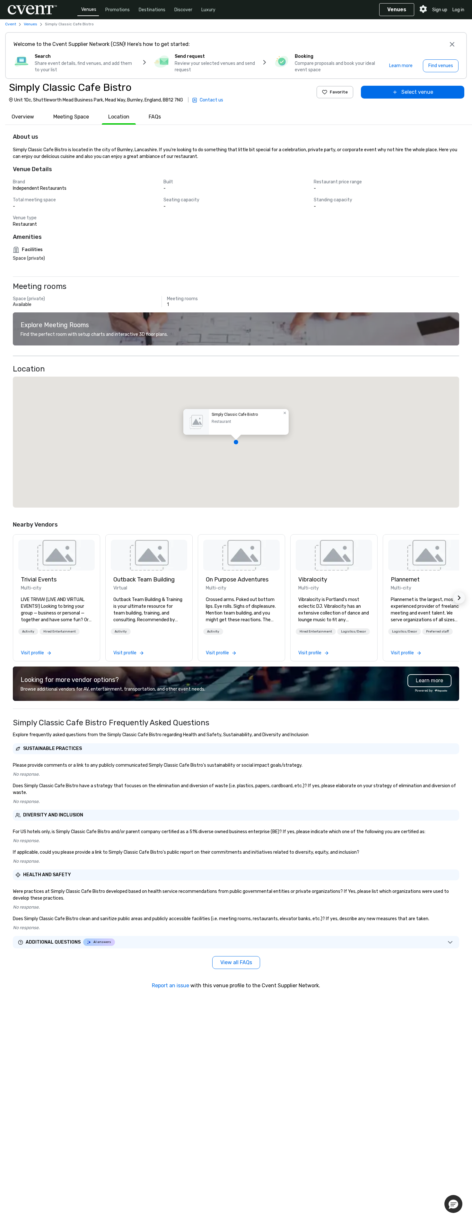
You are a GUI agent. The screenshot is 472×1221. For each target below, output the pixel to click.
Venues (88, 9)
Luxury (208, 10)
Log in (458, 10)
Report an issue (170, 985)
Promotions (117, 10)
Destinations (152, 10)
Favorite (339, 92)
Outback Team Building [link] (144, 579)
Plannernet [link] (405, 579)
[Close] (452, 44)
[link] (56, 555)
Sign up (439, 10)
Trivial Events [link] (39, 579)
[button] (236, 442)
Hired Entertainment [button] (59, 631)
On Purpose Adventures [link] (237, 579)
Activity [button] (28, 631)
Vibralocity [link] (312, 579)
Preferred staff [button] (437, 631)
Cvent (10, 24)
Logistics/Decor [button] (353, 631)
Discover (183, 10)
